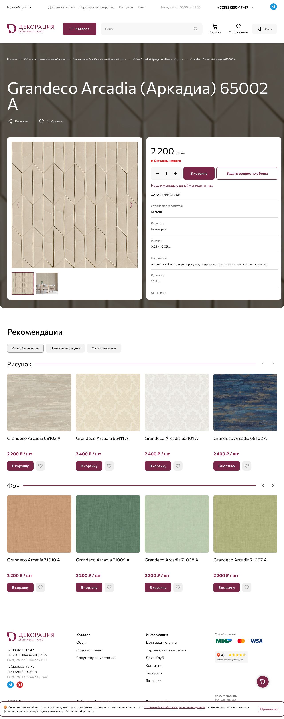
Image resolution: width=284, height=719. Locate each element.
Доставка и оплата (61, 7)
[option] (23, 283)
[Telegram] (273, 7)
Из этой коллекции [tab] (25, 348)
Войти (268, 29)
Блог (140, 7)
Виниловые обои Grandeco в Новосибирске (99, 59)
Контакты (126, 7)
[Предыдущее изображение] (18, 204)
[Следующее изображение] (131, 204)
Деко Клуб (155, 657)
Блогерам (154, 673)
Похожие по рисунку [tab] (65, 348)
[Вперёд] (273, 364)
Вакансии (153, 680)
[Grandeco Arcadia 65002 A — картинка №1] (75, 205)
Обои (81, 642)
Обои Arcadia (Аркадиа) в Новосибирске (158, 59)
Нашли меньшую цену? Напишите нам (182, 185)
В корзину (198, 173)
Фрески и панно (89, 650)
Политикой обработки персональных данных (174, 707)
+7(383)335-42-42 (20, 667)
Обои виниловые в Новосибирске (45, 59)
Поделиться (22, 121)
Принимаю (269, 709)
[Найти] (195, 29)
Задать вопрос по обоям (247, 173)
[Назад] (263, 364)
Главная (12, 59)
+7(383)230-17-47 (232, 7)
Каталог (82, 29)
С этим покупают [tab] (104, 348)
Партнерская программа (96, 7)
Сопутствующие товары (96, 657)
